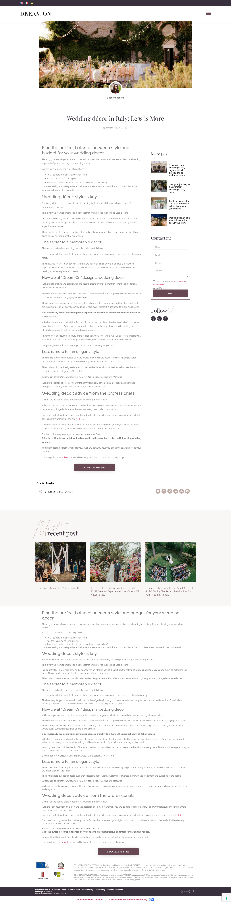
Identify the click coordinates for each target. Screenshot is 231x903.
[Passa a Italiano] (21, 3)
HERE (80, 419)
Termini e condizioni (115, 889)
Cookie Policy (158, 285)
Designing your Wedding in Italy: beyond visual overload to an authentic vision (177, 170)
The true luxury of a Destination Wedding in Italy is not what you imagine (179, 205)
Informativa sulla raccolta (90, 899)
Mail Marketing (162, 288)
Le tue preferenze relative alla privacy (127, 899)
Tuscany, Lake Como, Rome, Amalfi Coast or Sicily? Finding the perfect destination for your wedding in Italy (170, 591)
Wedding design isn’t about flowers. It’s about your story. (179, 220)
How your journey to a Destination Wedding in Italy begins (179, 188)
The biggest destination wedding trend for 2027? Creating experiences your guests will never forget (115, 591)
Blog (127, 128)
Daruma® (48, 893)
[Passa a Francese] (26, 3)
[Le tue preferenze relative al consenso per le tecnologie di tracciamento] (226, 898)
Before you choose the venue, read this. (59, 588)
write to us (67, 457)
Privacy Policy (179, 281)
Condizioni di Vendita (43, 891)
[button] (158, 491)
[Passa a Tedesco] (31, 3)
